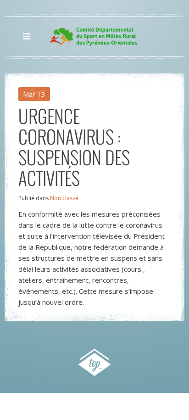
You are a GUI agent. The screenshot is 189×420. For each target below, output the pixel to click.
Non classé (64, 198)
